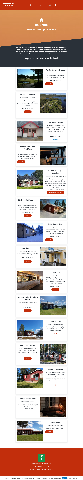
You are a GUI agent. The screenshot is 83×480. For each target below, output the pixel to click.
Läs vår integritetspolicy (72, 478)
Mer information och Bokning (55, 192)
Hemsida (49, 83)
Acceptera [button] (64, 478)
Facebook (55, 139)
